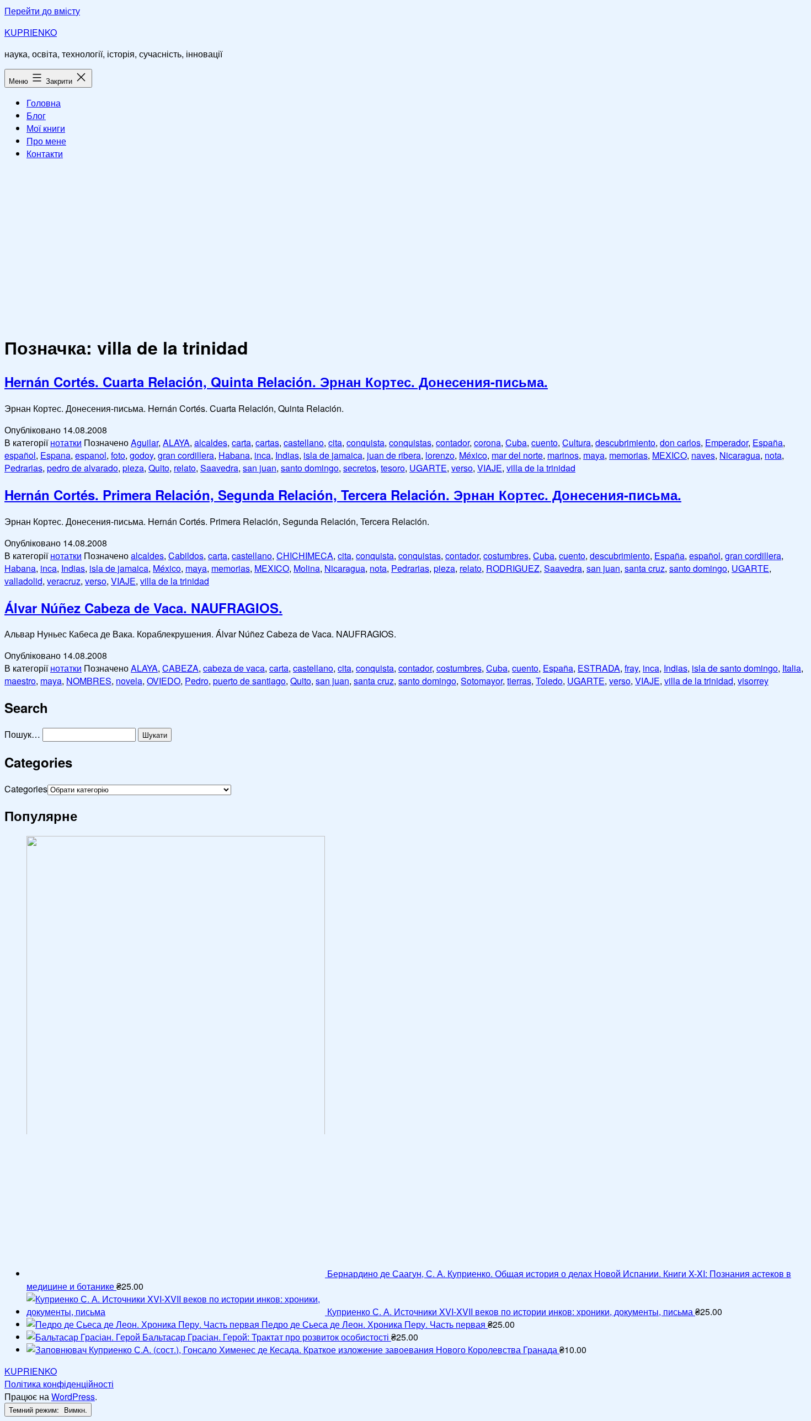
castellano (304, 442)
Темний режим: (35, 1409)
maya (594, 455)
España (768, 442)
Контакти (44, 153)
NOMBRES (88, 680)
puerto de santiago (249, 680)
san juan (259, 468)
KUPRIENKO (30, 32)
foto (118, 455)
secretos (359, 468)
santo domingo (310, 468)
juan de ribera (394, 455)
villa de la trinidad (540, 468)
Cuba (516, 442)
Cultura (576, 442)
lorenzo (440, 455)
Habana (234, 455)
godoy (141, 455)
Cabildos (186, 555)
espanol (90, 455)
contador (452, 442)
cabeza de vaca (234, 668)
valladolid (23, 581)
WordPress (73, 1396)
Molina (307, 568)
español (20, 455)
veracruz (64, 581)
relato (185, 468)
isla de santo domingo (735, 668)
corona (487, 442)
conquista (365, 442)
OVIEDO (163, 680)
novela (129, 680)
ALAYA (176, 442)
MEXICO (669, 455)
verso (462, 468)
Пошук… (22, 734)
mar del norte (517, 455)
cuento (544, 442)
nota (773, 455)
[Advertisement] (405, 246)
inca (262, 455)
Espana (55, 455)
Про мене (46, 141)
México (473, 455)
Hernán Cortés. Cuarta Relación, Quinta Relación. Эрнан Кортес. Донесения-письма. (276, 381)
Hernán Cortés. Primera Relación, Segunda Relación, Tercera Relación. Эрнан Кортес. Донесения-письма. (342, 494)
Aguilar (144, 442)
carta (241, 442)
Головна (43, 102)
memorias (628, 455)
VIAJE (489, 468)
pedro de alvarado (82, 468)
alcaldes (210, 442)
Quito (158, 468)
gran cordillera (186, 455)
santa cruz (645, 568)
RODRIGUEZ (513, 568)
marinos (563, 455)
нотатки (66, 442)
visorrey (753, 680)
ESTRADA (599, 668)
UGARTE (428, 468)
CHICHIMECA (304, 555)
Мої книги (45, 128)
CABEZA (180, 668)
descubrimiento (625, 442)
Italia (791, 668)
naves (703, 455)
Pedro (197, 680)
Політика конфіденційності (59, 1383)
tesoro (393, 468)
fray (631, 668)
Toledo (549, 680)
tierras (519, 680)
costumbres (506, 555)
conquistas (410, 442)
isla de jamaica (332, 455)
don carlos (680, 442)
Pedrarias (23, 468)
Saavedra (219, 468)
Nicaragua (739, 455)
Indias (287, 455)
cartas (267, 442)
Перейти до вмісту (42, 10)
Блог (36, 115)
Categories (25, 788)
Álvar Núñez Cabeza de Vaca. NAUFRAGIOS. (143, 607)
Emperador (726, 442)
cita (335, 442)
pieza (133, 468)
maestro (20, 680)
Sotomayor (482, 680)
